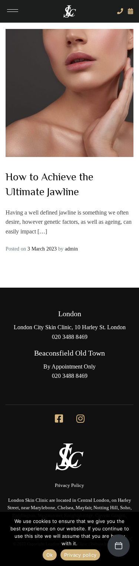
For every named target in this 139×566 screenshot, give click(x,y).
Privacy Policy (69, 485)
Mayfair (83, 507)
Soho (125, 507)
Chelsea (65, 507)
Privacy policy (80, 555)
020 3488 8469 (69, 337)
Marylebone (43, 507)
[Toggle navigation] (12, 11)
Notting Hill (105, 507)
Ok (49, 555)
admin (71, 249)
